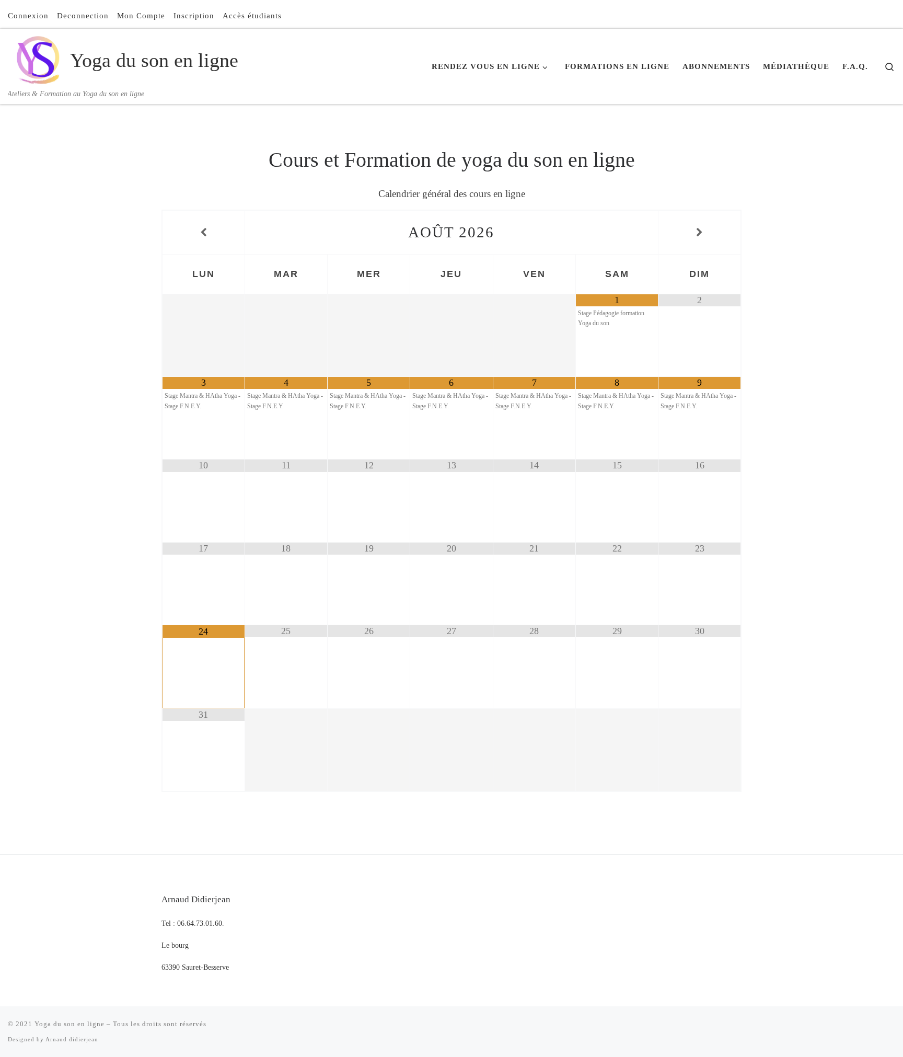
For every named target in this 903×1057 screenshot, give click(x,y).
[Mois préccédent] (204, 232)
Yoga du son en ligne (69, 1024)
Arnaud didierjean (71, 1039)
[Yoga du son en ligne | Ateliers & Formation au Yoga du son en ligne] (37, 58)
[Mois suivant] (699, 232)
